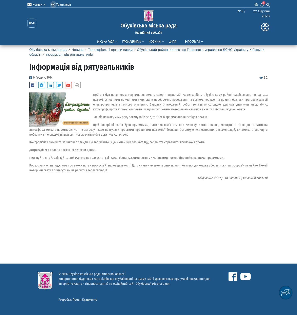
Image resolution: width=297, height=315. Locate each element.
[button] (32, 85)
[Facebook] (233, 276)
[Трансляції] (53, 5)
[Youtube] (245, 276)
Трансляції (63, 4)
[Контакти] (29, 5)
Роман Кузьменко (85, 299)
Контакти (39, 4)
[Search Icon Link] (268, 5)
